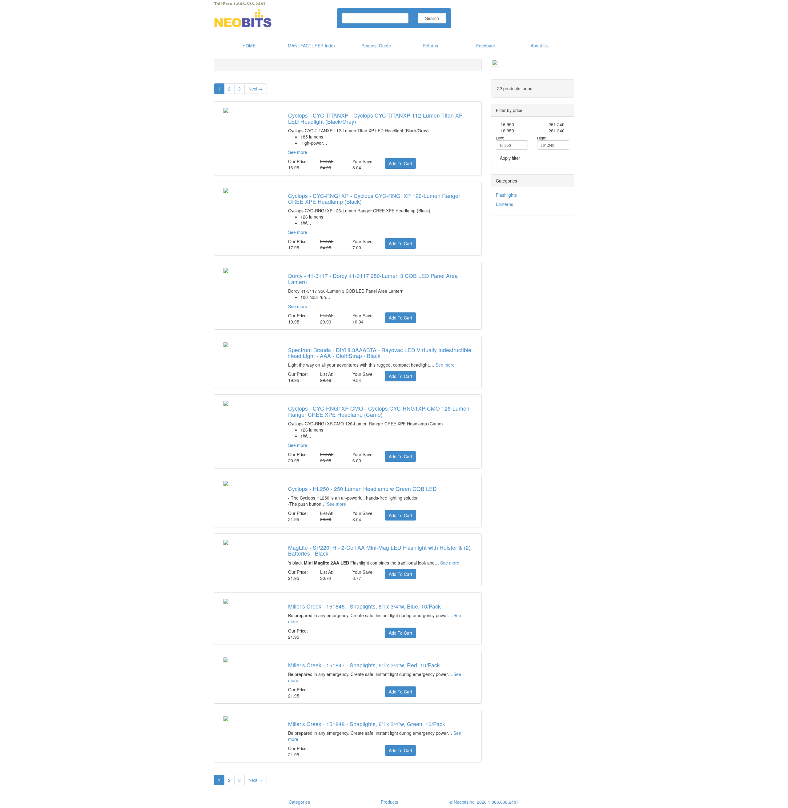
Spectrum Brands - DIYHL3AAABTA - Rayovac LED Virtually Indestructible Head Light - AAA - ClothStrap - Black (379, 353)
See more (297, 152)
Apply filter (510, 158)
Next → (255, 89)
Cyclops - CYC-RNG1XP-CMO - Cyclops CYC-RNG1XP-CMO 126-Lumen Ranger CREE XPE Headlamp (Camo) (378, 411)
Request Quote (376, 45)
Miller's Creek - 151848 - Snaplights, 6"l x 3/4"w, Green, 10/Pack (366, 724)
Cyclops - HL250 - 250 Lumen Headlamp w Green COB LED (362, 488)
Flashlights (506, 195)
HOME (249, 45)
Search (432, 18)
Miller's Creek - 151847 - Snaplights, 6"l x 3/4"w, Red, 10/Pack (364, 665)
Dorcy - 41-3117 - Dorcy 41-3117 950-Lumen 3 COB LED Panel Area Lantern (373, 278)
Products (389, 802)
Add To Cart (400, 163)
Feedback (486, 45)
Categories (299, 802)
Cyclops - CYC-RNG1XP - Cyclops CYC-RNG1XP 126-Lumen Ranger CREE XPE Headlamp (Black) (374, 198)
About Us (540, 45)
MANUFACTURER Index (312, 45)
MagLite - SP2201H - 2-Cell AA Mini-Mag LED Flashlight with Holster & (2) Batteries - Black (379, 550)
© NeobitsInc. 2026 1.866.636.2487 (484, 802)
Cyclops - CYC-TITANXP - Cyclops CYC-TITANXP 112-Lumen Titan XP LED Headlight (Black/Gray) (375, 118)
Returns (430, 45)
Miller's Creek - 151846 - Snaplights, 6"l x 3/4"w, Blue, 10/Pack (364, 606)
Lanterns (504, 204)
